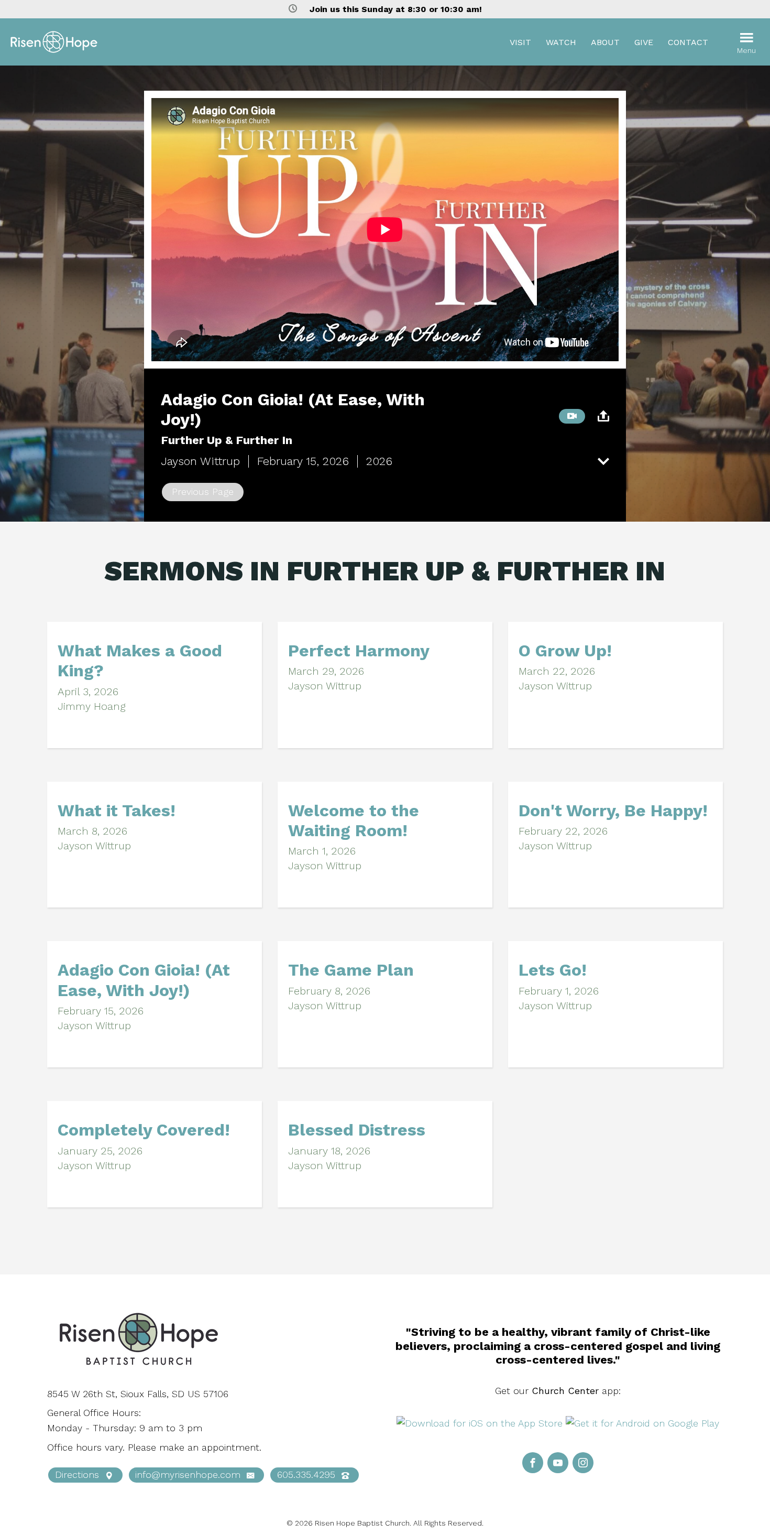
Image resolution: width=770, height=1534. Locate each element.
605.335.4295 (307, 1474)
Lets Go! (553, 970)
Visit (520, 42)
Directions (78, 1474)
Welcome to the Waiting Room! (353, 820)
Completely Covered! (144, 1130)
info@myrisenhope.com (189, 1474)
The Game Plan (351, 970)
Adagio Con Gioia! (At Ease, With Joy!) (144, 980)
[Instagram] (583, 1462)
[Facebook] (532, 1462)
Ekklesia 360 (739, 1523)
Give (643, 42)
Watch (561, 42)
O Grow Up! (565, 651)
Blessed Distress (356, 1130)
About (605, 42)
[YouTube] (557, 1462)
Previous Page (203, 491)
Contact (688, 42)
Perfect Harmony (359, 651)
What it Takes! (116, 810)
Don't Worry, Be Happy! (613, 810)
